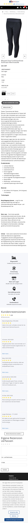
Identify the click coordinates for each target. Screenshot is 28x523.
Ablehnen (14, 516)
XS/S (13, 93)
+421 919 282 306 (12, 478)
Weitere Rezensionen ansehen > (14, 433)
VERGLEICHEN (7, 107)
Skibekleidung (12, 11)
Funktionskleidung (21, 11)
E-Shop (6, 11)
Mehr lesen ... (5, 353)
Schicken (5, 469)
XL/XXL (8, 93)
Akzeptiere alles (14, 512)
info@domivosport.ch (13, 479)
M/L (4, 93)
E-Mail (3, 462)
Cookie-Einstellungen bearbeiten (14, 519)
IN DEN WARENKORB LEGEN (10, 103)
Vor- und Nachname (6, 457)
